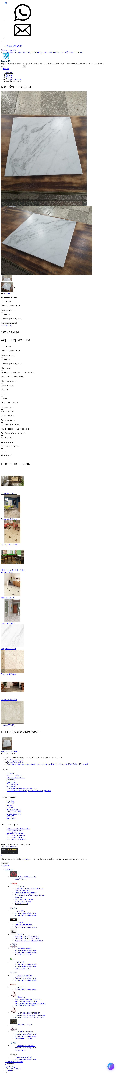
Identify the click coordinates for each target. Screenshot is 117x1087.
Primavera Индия (15, 831)
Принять (5, 863)
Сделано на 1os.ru (9, 847)
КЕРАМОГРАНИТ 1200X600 (27, 939)
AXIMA (10, 805)
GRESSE (10, 807)
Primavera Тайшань (16, 835)
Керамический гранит (25, 913)
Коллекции (20, 1050)
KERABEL (11, 816)
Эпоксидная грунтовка (25, 893)
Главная (10, 773)
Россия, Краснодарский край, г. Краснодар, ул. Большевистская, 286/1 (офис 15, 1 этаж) (42, 52)
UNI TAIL (10, 803)
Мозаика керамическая (26, 1001)
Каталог (9, 869)
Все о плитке (13, 784)
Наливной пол (21, 904)
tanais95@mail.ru (15, 762)
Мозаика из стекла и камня (27, 999)
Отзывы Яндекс (13, 1068)
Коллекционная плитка (26, 915)
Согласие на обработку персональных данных (29, 791)
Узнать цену (6, 325)
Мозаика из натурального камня (30, 1003)
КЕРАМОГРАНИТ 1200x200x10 (29, 941)
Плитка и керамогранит (18, 829)
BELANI (20, 962)
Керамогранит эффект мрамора (30, 1015)
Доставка (11, 780)
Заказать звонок (8, 50)
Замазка (18, 897)
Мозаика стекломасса (25, 1006)
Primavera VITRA (14, 837)
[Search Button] (24, 66)
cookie (26, 859)
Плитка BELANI (14, 812)
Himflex (10, 801)
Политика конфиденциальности (22, 788)
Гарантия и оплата (14, 1062)
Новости (11, 782)
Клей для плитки (23, 901)
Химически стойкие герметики (29, 895)
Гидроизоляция (22, 891)
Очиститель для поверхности (29, 888)
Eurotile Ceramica (15, 833)
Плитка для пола (22, 968)
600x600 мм (20, 879)
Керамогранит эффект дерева (29, 1017)
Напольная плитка (23, 925)
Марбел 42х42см (9, 751)
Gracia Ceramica (14, 814)
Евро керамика (14, 810)
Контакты (11, 786)
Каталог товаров (14, 775)
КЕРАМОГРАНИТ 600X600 (27, 936)
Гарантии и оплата (15, 778)
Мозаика (11, 818)
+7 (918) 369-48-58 (13, 46)
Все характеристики (9, 323)
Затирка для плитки (24, 899)
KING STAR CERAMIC (16, 839)
